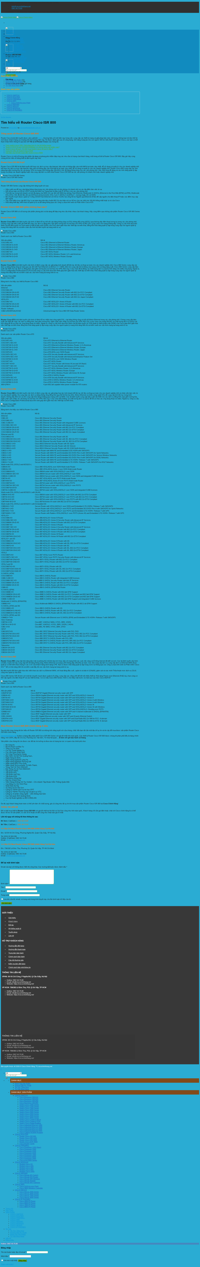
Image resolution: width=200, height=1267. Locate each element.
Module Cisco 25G (26, 1168)
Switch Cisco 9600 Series (29, 1118)
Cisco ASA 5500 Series (28, 1160)
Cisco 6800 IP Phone (27, 1203)
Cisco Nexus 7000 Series (29, 1196)
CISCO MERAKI (16, 46)
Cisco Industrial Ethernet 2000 (30, 1127)
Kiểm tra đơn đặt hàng (16, 964)
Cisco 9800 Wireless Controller (31, 1188)
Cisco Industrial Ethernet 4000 (30, 1129)
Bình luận (5, 884)
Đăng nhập (22, 1260)
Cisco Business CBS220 (28, 1099)
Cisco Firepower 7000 (27, 1155)
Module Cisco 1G (26, 1164)
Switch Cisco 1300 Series (29, 1108)
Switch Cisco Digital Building (30, 1123)
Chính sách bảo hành (16, 957)
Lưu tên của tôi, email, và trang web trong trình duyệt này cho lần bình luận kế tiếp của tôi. (37, 899)
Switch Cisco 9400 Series (29, 1114)
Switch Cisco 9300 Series (29, 1112)
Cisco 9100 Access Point (20, 103)
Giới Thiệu (11, 34)
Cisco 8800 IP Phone (27, 1207)
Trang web (5, 895)
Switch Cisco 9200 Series (29, 1110)
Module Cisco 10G (26, 1166)
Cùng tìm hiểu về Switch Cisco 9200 (19, 151)
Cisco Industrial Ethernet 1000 (30, 1125)
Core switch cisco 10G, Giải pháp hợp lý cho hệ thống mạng (28, 145)
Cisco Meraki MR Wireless (29, 1179)
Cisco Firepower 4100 (27, 1153)
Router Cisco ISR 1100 (28, 1138)
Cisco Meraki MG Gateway (29, 1183)
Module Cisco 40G (26, 1170)
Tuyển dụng (12, 932)
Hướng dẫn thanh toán (16, 949)
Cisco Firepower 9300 (27, 1158)
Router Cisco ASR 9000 (28, 1142)
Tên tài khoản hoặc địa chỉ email (13, 1252)
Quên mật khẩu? (7, 1264)
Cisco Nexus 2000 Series (29, 1192)
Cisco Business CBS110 (28, 1097)
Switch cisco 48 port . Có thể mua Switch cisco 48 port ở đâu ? (29, 149)
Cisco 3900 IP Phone (27, 1201)
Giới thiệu (12, 918)
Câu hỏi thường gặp (15, 960)
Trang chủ (10, 31)
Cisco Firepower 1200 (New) (30, 1147)
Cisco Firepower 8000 (27, 1157)
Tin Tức (10, 54)
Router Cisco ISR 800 (27, 1136)
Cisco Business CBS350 (28, 1103)
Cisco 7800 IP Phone (27, 1205)
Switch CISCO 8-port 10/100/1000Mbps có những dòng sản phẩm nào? (32, 147)
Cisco (40, 138)
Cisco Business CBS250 (28, 1101)
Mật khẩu (5, 1256)
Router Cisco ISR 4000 (28, 1140)
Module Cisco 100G (26, 1171)
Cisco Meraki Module (27, 1181)
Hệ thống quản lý (14, 929)
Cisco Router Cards (26, 1144)
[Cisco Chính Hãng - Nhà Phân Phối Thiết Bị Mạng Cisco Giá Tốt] (16, 17)
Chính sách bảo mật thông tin (19, 967)
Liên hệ (9, 64)
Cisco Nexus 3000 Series (29, 1194)
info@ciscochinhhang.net (15, 840)
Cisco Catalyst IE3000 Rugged (31, 1132)
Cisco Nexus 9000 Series (29, 1197)
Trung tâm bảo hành (15, 953)
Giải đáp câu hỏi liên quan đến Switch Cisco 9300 (24, 153)
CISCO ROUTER (17, 40)
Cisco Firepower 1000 (27, 1149)
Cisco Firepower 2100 (27, 1151)
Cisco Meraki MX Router (28, 1177)
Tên (3, 887)
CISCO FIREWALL (17, 42)
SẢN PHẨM (11, 36)
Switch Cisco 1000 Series (29, 1105)
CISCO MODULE (17, 48)
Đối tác (11, 925)
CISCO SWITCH (16, 39)
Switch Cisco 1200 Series (29, 1107)
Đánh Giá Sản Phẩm (18, 60)
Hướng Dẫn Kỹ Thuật (18, 58)
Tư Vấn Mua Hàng (17, 62)
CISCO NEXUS (16, 50)
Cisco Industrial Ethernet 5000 (30, 1131)
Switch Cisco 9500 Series (29, 1116)
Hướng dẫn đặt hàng (16, 946)
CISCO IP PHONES (18, 52)
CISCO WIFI (15, 44)
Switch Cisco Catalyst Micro (30, 1120)
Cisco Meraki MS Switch (28, 1175)
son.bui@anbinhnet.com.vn (30, 128)
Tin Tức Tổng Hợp (17, 56)
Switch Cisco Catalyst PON (29, 1121)
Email (3, 891)
